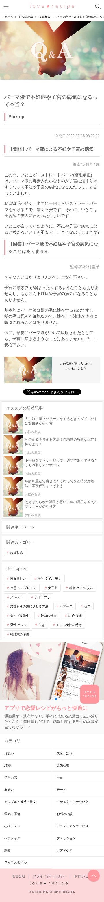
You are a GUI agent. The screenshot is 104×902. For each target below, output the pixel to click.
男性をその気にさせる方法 (29, 606)
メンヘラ (16, 597)
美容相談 (16, 552)
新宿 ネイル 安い (81, 588)
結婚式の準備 (19, 634)
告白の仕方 (49, 615)
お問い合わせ (85, 876)
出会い (9, 789)
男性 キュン (18, 625)
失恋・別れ (65, 753)
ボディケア (65, 850)
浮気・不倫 (12, 814)
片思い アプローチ (23, 588)
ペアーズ (66, 606)
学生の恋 (10, 777)
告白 (60, 777)
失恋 (41, 625)
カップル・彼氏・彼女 (20, 801)
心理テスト (12, 826)
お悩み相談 (65, 814)
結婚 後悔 (75, 615)
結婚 (7, 765)
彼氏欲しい (18, 578)
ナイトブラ (42, 597)
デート (61, 789)
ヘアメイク (12, 838)
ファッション (66, 838)
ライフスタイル (15, 862)
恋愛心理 (63, 765)
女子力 (52, 588)
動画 (7, 850)
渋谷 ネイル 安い (50, 578)
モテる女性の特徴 (69, 625)
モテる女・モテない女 (72, 801)
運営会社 (18, 876)
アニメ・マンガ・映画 (72, 826)
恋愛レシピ (52, 6)
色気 (87, 606)
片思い (9, 753)
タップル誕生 (19, 615)
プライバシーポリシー (50, 876)
